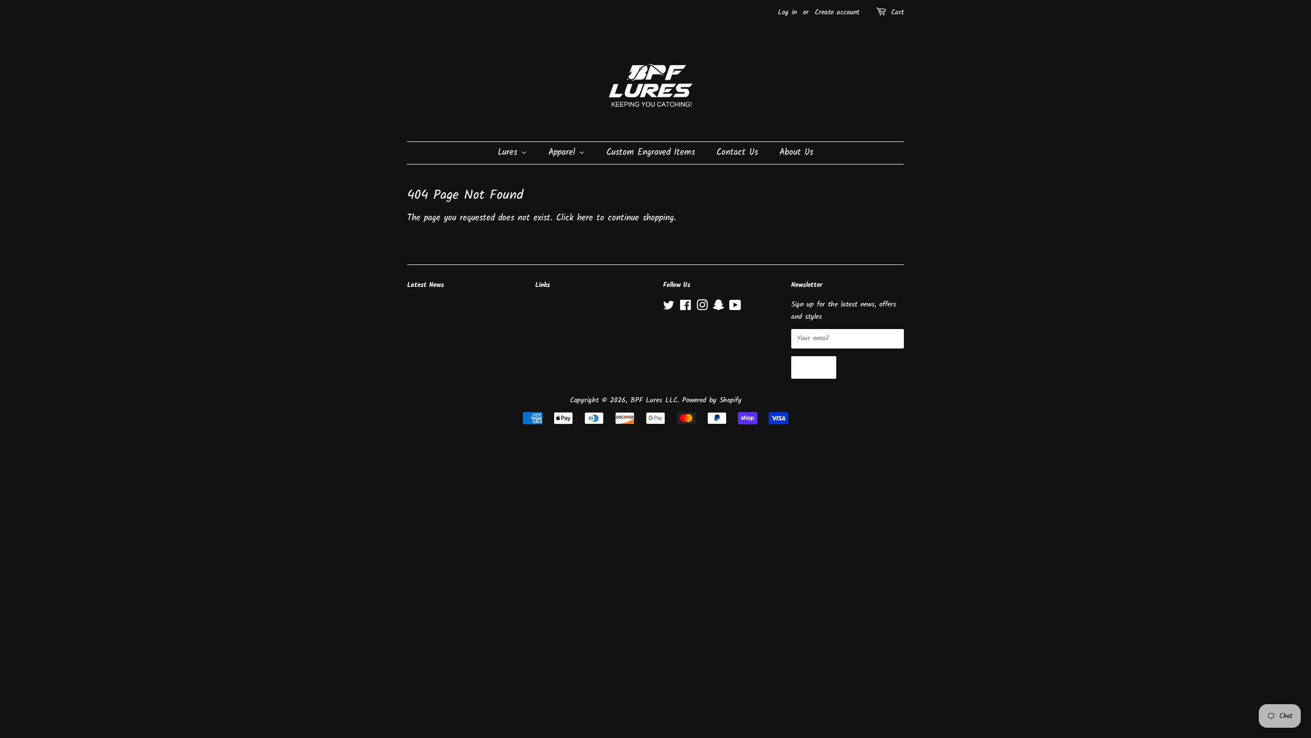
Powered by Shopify (712, 400)
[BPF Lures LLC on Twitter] (668, 308)
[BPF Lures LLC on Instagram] (702, 308)
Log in (787, 12)
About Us (796, 152)
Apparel (563, 152)
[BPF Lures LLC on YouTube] (735, 308)
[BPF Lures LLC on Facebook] (685, 308)
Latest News (425, 285)
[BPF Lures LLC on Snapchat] (718, 308)
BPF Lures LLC (654, 400)
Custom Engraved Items (650, 152)
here (585, 218)
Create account (837, 12)
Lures (509, 152)
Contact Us (737, 152)
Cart (897, 12)
